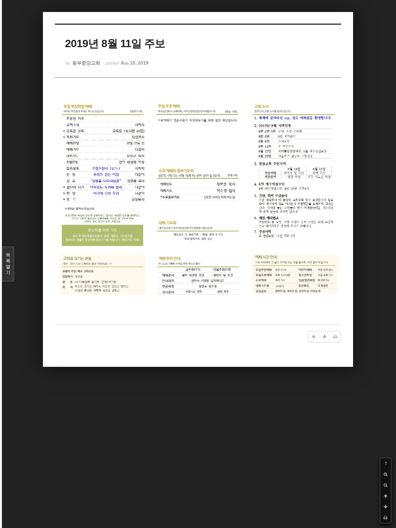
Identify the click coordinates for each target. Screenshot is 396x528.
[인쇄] (385, 517)
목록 (8, 263)
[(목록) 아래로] (385, 506)
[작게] (385, 485)
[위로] (385, 496)
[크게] (385, 474)
